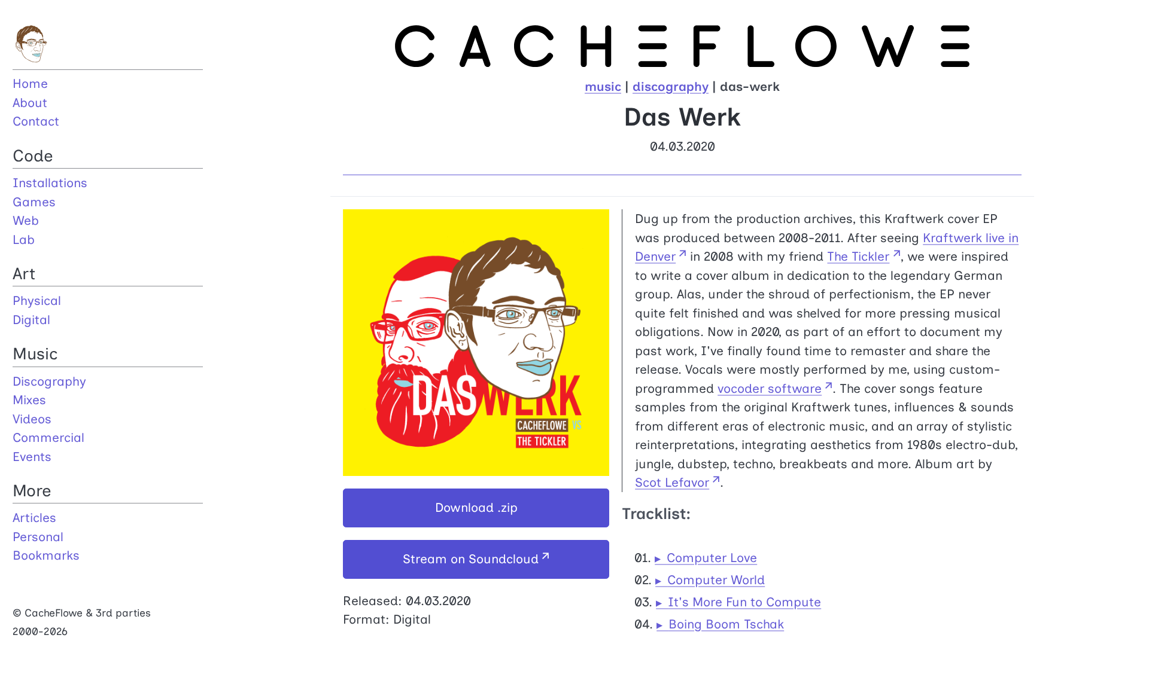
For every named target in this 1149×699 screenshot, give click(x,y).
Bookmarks (46, 555)
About (30, 102)
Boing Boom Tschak (726, 623)
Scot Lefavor (672, 482)
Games (34, 201)
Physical (37, 300)
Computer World (716, 579)
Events (32, 456)
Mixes (29, 399)
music (603, 86)
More (32, 490)
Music (35, 354)
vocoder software (770, 388)
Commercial (48, 437)
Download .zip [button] (476, 507)
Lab (24, 239)
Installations (50, 182)
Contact (36, 121)
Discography (49, 381)
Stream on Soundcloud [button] (471, 558)
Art (24, 273)
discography (671, 86)
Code (33, 156)
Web (26, 220)
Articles (34, 517)
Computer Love (712, 557)
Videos (32, 418)
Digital (31, 319)
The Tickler (858, 256)
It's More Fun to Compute (744, 601)
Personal (38, 536)
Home (30, 83)
